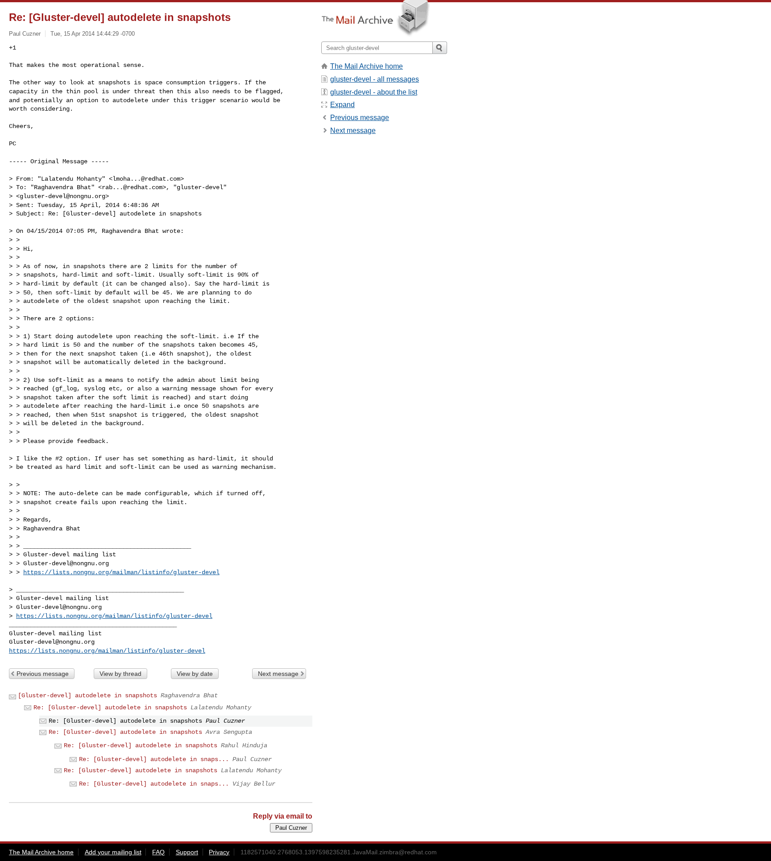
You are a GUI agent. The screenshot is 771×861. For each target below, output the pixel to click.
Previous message (43, 673)
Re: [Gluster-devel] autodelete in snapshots (110, 707)
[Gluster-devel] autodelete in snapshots (87, 695)
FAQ (158, 852)
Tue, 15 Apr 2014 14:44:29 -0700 (92, 33)
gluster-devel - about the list (373, 92)
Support (187, 852)
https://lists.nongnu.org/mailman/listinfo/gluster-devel (121, 572)
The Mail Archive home (366, 66)
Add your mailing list (113, 852)
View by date (195, 673)
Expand (342, 104)
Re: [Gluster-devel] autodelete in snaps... (154, 759)
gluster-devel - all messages (374, 79)
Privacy (219, 852)
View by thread (120, 673)
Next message (278, 673)
